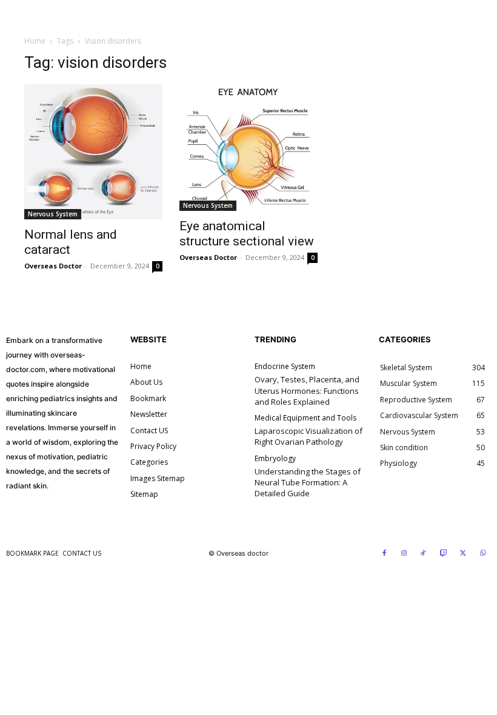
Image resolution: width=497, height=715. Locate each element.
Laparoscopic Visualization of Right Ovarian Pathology (308, 436)
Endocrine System (285, 366)
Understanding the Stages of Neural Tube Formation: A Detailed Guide (308, 482)
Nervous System (53, 214)
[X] (463, 553)
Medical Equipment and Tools (305, 418)
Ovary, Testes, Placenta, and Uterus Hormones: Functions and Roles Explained (307, 390)
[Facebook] (384, 553)
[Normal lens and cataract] (93, 152)
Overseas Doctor (53, 265)
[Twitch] (443, 553)
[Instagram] (404, 553)
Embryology (275, 458)
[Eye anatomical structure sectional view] (248, 147)
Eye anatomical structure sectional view (246, 233)
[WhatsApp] (483, 553)
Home (34, 41)
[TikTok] (423, 553)
